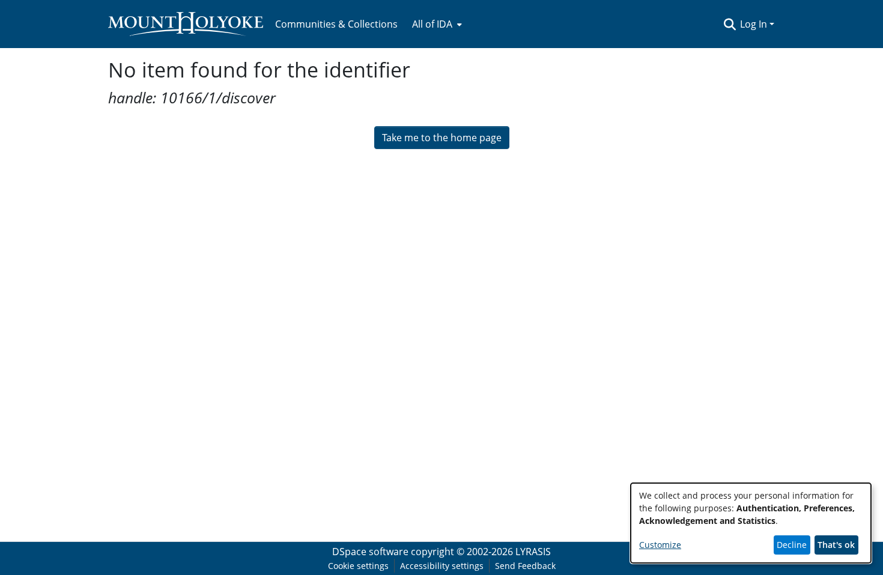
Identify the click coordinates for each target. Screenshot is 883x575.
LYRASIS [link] (533, 551)
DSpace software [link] (370, 551)
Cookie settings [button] (358, 565)
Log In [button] (754, 24)
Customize (660, 544)
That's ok (836, 544)
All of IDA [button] (432, 24)
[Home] (185, 24)
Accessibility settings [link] (442, 565)
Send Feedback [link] (525, 565)
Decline (792, 544)
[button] (729, 24)
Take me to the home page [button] (442, 137)
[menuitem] (436, 24)
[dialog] (751, 523)
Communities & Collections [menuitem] (336, 24)
